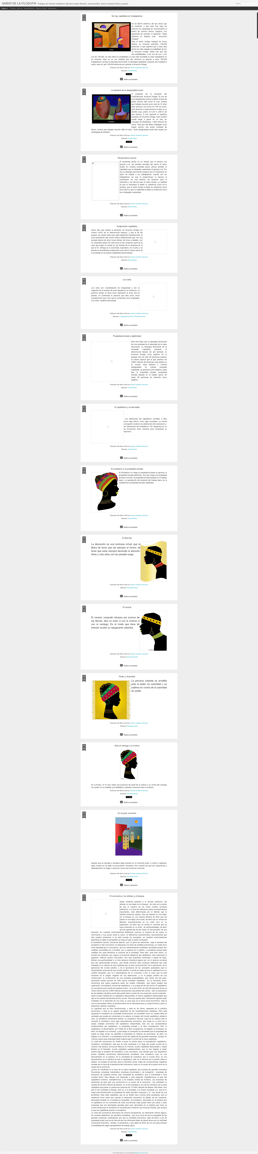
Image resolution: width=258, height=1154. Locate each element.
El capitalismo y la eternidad (126, 407)
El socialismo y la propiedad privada (127, 468)
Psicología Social (139, 316)
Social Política (132, 71)
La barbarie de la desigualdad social (127, 90)
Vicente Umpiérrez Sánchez (139, 68)
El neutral (127, 607)
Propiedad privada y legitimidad (127, 335)
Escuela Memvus (29, 8)
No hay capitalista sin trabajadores (127, 15)
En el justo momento (127, 813)
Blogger (137, 1152)
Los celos (127, 279)
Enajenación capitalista (127, 226)
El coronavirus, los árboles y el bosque (127, 895)
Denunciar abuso (143, 1152)
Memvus (19, 8)
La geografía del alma (127, 316)
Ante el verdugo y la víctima (127, 745)
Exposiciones (52, 8)
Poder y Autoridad (127, 676)
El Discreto (127, 537)
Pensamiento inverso (127, 157)
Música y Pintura (41, 8)
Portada (13, 8)
